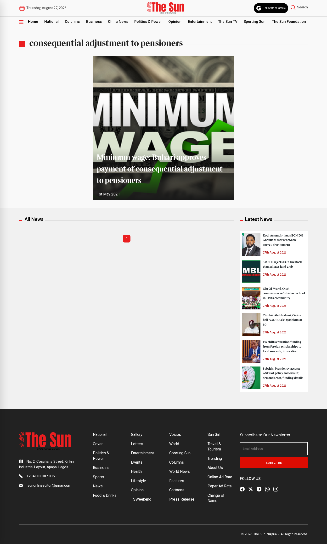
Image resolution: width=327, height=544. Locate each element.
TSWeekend (141, 499)
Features (176, 481)
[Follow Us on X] (250, 489)
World (174, 444)
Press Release (181, 499)
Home (33, 21)
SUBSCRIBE (274, 462)
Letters (137, 444)
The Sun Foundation (289, 21)
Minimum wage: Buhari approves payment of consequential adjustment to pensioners (160, 169)
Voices (175, 434)
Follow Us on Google (275, 8)
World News (179, 471)
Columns (72, 21)
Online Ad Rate (220, 477)
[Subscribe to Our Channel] (259, 489)
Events (136, 462)
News (98, 486)
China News (118, 21)
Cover (98, 444)
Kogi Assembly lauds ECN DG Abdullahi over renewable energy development (283, 240)
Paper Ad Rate (220, 486)
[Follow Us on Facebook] (242, 489)
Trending (215, 458)
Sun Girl (214, 434)
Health (136, 471)
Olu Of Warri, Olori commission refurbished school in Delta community (284, 293)
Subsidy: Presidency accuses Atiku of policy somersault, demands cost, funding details (283, 373)
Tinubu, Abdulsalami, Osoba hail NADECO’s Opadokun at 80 (282, 320)
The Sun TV (227, 21)
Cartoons (176, 490)
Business (94, 21)
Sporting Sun (254, 21)
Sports (98, 477)
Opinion (174, 21)
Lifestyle (138, 481)
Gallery (136, 434)
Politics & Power (148, 21)
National (51, 21)
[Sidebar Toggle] (21, 22)
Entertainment (200, 21)
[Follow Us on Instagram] (275, 489)
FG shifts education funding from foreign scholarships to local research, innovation (282, 347)
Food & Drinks (105, 495)
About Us (215, 467)
